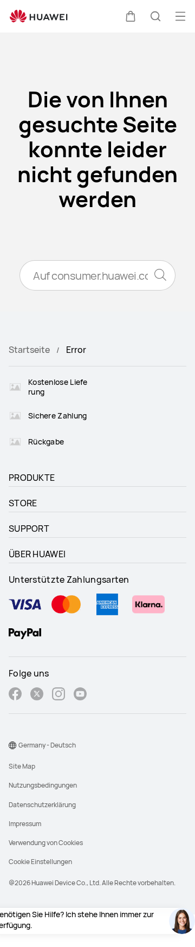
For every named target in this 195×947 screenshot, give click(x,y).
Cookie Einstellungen (40, 861)
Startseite (29, 350)
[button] (130, 16)
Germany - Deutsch (47, 745)
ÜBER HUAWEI (37, 554)
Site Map (22, 766)
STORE (23, 503)
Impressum (25, 823)
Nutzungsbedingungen (43, 785)
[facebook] (15, 695)
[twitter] (36, 695)
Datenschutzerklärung (42, 804)
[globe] (12, 745)
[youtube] (80, 695)
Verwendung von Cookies (46, 842)
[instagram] (58, 695)
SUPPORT (29, 528)
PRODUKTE (32, 477)
